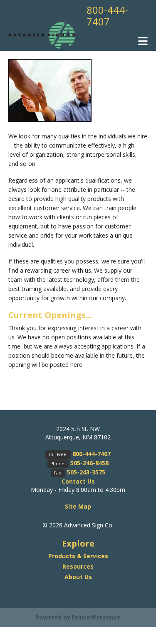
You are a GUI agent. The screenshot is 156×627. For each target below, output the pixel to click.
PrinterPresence (96, 617)
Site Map (78, 506)
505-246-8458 (89, 463)
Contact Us (78, 481)
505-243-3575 (86, 472)
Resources (78, 566)
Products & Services (78, 556)
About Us (78, 577)
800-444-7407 (107, 15)
